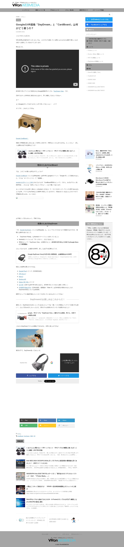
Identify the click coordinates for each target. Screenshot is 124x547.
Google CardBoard (21, 176)
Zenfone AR (22, 279)
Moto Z (21, 276)
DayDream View (59, 91)
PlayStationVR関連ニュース (95, 61)
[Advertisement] (31, 400)
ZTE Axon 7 (22, 274)
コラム (19, 433)
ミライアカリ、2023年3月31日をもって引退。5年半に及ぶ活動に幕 (104, 167)
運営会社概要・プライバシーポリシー (51, 534)
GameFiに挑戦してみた (94, 72)
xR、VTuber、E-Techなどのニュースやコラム (62, 537)
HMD (31, 436)
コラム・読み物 (69, 10)
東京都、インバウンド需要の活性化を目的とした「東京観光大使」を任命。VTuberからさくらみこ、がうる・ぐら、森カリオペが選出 (104, 209)
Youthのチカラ (92, 76)
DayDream (27, 436)
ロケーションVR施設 (98, 10)
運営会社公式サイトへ (76, 534)
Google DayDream (25, 230)
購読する (91, 29)
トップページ (25, 10)
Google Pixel (22, 271)
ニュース (90, 47)
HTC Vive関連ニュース (94, 57)
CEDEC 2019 (91, 83)
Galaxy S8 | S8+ (24, 282)
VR (34, 436)
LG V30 (21, 285)
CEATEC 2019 (92, 79)
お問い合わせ (66, 534)
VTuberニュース (54, 10)
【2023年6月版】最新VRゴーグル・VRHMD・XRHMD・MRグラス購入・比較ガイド (99, 41)
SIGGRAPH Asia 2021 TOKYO (96, 90)
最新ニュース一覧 (40, 10)
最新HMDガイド (84, 10)
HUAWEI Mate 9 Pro (25, 287)
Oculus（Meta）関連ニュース (96, 54)
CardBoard (20, 436)
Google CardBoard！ (22, 138)
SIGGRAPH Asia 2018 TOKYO (96, 87)
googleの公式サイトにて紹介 (24, 182)
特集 (89, 68)
